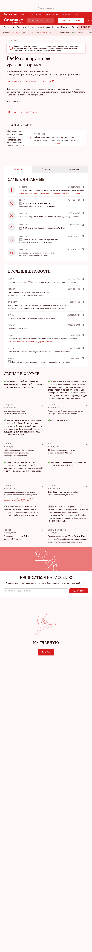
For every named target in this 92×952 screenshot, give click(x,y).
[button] (36, 590)
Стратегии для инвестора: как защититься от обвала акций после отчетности (39, 351)
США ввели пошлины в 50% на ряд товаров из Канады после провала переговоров (42, 282)
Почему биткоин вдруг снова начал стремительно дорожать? (33, 318)
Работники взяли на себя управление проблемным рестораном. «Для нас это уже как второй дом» (19, 453)
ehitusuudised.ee (52, 14)
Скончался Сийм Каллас (18, 328)
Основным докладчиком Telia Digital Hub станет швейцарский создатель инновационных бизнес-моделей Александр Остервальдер (67, 539)
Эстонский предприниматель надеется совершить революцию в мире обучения (51, 190)
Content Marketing (57, 530)
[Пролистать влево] (30, 137)
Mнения (11, 358)
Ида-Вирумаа (44, 27)
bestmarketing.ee (37, 14)
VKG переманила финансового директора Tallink (44, 228)
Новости (23, 187)
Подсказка (76, 27)
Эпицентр (21, 27)
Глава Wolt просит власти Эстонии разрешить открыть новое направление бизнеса (42, 338)
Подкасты (65, 27)
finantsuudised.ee (67, 14)
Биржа (22, 200)
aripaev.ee (25, 14)
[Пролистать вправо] (83, 137)
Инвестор (32, 27)
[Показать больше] (77, 14)
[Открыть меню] (15, 14)
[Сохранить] (82, 187)
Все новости (9, 27)
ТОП (49, 444)
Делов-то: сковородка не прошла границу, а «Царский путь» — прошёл (41, 362)
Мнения (55, 27)
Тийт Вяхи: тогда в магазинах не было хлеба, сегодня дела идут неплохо (49, 216)
